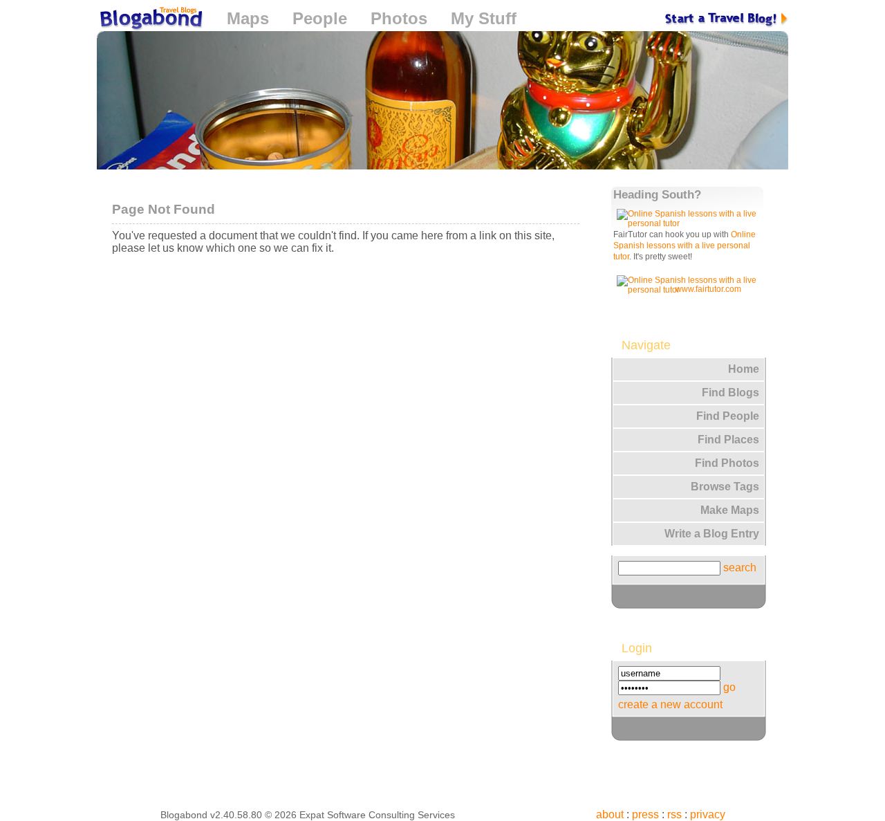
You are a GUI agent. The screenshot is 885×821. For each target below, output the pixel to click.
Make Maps (729, 510)
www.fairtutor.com (708, 289)
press (645, 814)
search (739, 567)
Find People (727, 416)
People (319, 18)
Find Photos (727, 463)
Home (743, 369)
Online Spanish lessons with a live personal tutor (684, 245)
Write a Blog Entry (711, 533)
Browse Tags (725, 486)
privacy (707, 814)
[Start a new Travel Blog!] (726, 18)
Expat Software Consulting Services (377, 814)
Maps (248, 18)
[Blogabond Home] (150, 20)
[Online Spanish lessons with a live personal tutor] (689, 223)
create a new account (670, 704)
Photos (399, 18)
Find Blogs (730, 392)
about (610, 814)
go (729, 687)
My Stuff (483, 18)
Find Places (728, 439)
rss (674, 814)
